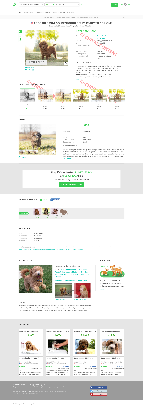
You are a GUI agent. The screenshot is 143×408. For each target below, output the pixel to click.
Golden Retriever (60, 299)
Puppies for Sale (28, 12)
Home (20, 12)
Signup (115, 4)
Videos (31, 70)
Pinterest (100, 394)
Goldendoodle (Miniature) (43, 12)
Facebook (100, 388)
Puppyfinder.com (18, 387)
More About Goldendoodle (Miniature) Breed (71, 281)
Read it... (102, 289)
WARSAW (62, 12)
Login (121, 4)
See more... (22, 314)
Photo (23, 157)
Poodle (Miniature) (80, 299)
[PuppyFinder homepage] (14, 4)
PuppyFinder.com (19, 385)
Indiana (55, 12)
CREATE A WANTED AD (71, 184)
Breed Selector (27, 391)
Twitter (99, 391)
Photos (31, 68)
